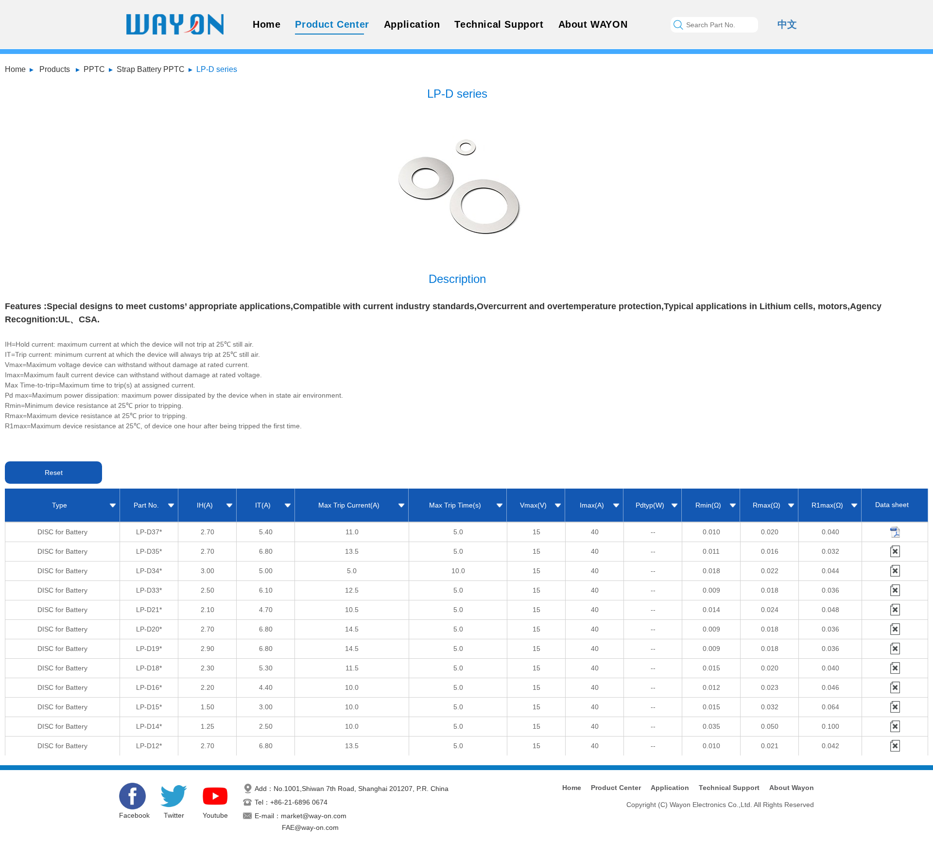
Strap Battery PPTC (151, 69)
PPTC (94, 69)
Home (266, 24)
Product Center (332, 24)
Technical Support (498, 24)
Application (412, 24)
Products (54, 69)
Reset (54, 472)
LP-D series (216, 69)
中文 (787, 24)
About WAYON (593, 24)
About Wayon (791, 787)
